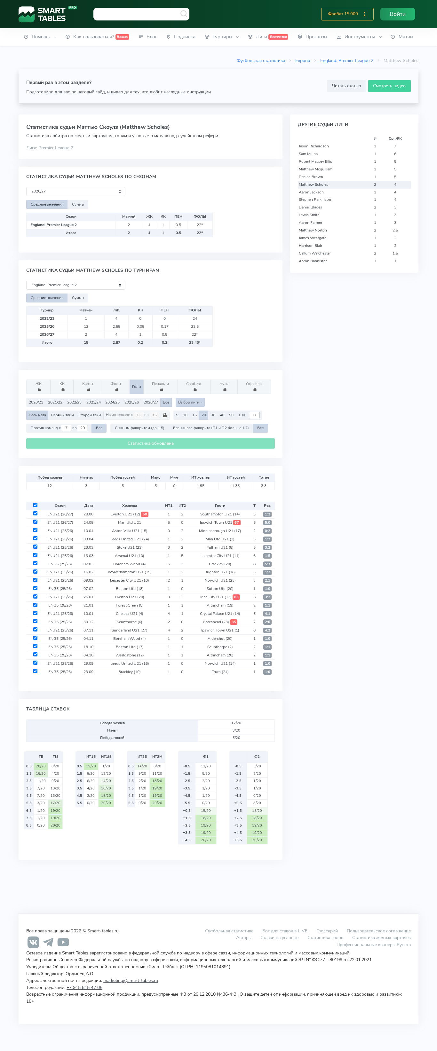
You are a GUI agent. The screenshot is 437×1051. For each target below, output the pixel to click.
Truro (220, 671)
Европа (302, 60)
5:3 (267, 564)
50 (231, 415)
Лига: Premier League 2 (49, 148)
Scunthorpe (129, 621)
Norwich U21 (220, 580)
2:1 (267, 580)
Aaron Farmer (310, 222)
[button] (364, 14)
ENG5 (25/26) (60, 564)
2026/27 (151, 402)
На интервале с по (128, 415)
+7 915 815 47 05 (84, 987)
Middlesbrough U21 (220, 530)
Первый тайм (62, 415)
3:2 (267, 547)
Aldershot (220, 638)
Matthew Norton (313, 230)
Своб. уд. (194, 383)
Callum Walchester (315, 253)
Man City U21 (219, 597)
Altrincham (220, 605)
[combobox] (141, 14)
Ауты (223, 383)
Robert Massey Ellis (315, 161)
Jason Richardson (314, 146)
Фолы (116, 383)
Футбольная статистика (261, 60)
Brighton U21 (220, 572)
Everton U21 (129, 514)
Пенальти (160, 383)
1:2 (267, 514)
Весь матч (37, 415)
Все (166, 402)
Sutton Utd (220, 588)
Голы (136, 386)
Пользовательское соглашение (379, 931)
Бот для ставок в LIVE (285, 931)
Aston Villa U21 (129, 530)
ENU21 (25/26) (60, 530)
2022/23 (74, 402)
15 (194, 415)
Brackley (220, 564)
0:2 (267, 531)
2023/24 (93, 402)
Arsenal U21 (129, 555)
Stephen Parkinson (315, 199)
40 (222, 415)
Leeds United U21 (129, 539)
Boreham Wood (129, 564)
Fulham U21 (220, 547)
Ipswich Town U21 (219, 522)
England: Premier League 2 (346, 60)
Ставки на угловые (279, 937)
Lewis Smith (309, 214)
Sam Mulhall (309, 153)
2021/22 (55, 402)
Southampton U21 (220, 514)
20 (204, 415)
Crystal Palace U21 (220, 613)
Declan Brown (311, 176)
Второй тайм (90, 415)
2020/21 (36, 402)
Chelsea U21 (129, 613)
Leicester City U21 (220, 555)
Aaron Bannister (313, 260)
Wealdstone (129, 655)
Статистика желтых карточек (381, 937)
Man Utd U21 (129, 522)
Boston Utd (130, 588)
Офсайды (254, 383)
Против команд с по (54, 427)
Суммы (78, 204)
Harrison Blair (310, 245)
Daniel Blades (310, 207)
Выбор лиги (189, 402)
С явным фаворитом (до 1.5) (139, 427)
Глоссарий (327, 931)
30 (213, 415)
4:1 (267, 613)
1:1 (267, 605)
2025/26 (131, 402)
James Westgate (312, 237)
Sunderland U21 (129, 630)
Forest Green (130, 605)
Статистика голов (325, 937)
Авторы (243, 937)
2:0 (267, 622)
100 (241, 415)
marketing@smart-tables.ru (130, 980)
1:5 (267, 555)
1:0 (267, 588)
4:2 (267, 630)
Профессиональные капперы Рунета (374, 944)
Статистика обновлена (151, 443)
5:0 (267, 522)
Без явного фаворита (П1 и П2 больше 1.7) (211, 427)
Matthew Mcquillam (315, 169)
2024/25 (112, 402)
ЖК (39, 383)
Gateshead (219, 621)
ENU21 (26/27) (60, 514)
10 (185, 415)
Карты (87, 383)
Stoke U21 (130, 547)
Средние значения (47, 204)
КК (62, 383)
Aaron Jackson (311, 192)
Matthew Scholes (313, 184)
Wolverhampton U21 (130, 572)
